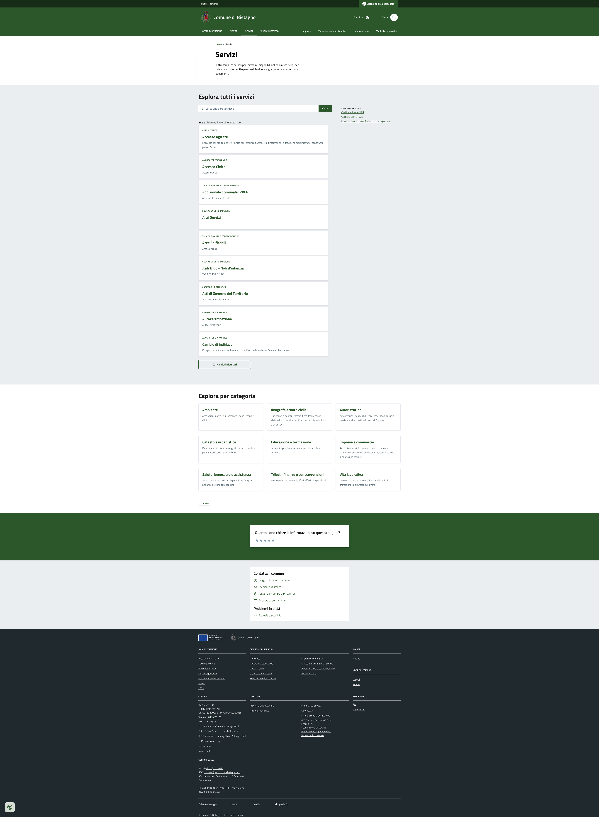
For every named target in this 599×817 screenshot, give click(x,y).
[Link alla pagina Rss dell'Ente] (355, 705)
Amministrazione (212, 31)
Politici (201, 683)
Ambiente (255, 658)
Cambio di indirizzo (352, 117)
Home (219, 44)
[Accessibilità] (9, 807)
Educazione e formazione (216, 210)
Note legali (307, 710)
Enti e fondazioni (207, 668)
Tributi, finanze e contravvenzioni (221, 185)
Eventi (356, 684)
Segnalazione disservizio (313, 727)
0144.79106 (214, 717)
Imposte (307, 31)
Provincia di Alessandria (262, 705)
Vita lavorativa (308, 673)
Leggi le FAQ (307, 724)
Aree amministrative (208, 658)
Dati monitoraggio (207, 804)
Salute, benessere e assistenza (317, 663)
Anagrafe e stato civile (214, 160)
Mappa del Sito (282, 804)
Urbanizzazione (361, 31)
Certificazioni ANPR (352, 112)
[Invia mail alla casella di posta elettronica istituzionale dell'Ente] (222, 725)
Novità (234, 31)
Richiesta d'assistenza (312, 735)
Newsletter (359, 709)
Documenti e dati (207, 663)
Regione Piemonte (209, 3)
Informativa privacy (311, 705)
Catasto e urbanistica (214, 287)
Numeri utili (204, 751)
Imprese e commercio (312, 658)
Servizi (249, 31)
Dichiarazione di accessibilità (315, 715)
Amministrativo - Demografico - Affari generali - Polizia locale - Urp (222, 738)
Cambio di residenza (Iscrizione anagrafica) (366, 121)
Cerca (325, 108)
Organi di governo (207, 673)
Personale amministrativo (211, 678)
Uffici (201, 688)
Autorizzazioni (210, 130)
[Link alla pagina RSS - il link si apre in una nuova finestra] (368, 17)
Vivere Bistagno (269, 31)
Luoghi (356, 679)
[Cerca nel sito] (393, 17)
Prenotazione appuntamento (316, 731)
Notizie (356, 658)
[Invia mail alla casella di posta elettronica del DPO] (214, 768)
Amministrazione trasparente (316, 720)
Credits (256, 804)
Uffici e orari (204, 746)
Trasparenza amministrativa (332, 31)
